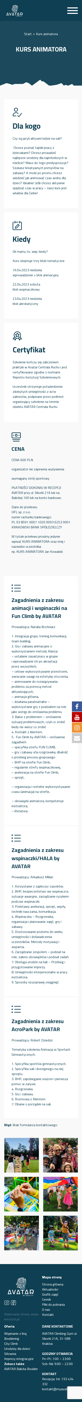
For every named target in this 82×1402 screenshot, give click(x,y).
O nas (46, 1309)
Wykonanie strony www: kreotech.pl (21, 1316)
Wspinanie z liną (15, 1333)
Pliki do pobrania (53, 1304)
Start (28, 34)
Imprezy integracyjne (19, 1358)
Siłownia (10, 1353)
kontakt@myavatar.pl (57, 1389)
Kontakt (48, 1314)
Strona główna (52, 1284)
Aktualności (50, 1289)
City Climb (11, 1343)
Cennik (46, 1299)
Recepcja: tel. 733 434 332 (57, 1381)
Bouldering (11, 1338)
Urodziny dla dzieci (17, 1348)
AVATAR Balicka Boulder (21, 1368)
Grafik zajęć (50, 1294)
